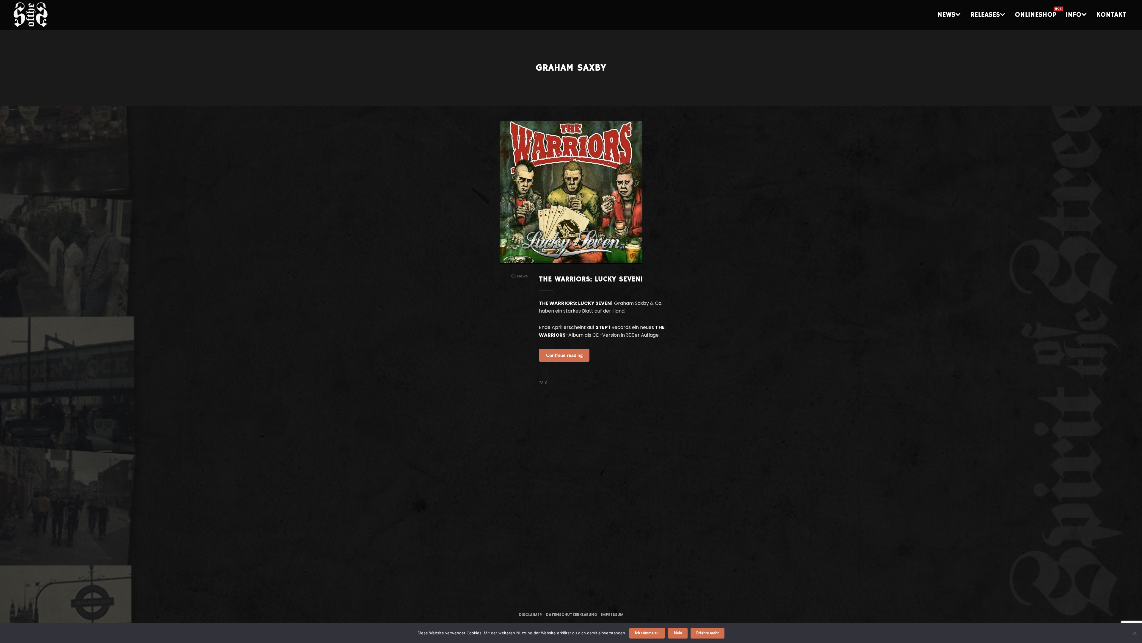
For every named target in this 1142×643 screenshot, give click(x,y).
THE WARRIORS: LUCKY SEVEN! (591, 279)
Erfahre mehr (707, 633)
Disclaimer (530, 614)
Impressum (612, 614)
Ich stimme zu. (647, 633)
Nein (678, 633)
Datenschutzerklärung (571, 614)
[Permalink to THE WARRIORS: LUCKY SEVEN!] (571, 192)
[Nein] (1135, 633)
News (522, 276)
